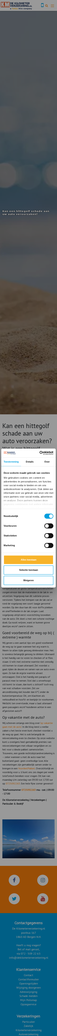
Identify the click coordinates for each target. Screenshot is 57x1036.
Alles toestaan (28, 559)
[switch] (48, 525)
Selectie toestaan (28, 570)
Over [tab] (47, 461)
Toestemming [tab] (11, 461)
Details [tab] (30, 461)
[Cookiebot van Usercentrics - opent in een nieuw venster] (40, 453)
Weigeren (28, 580)
